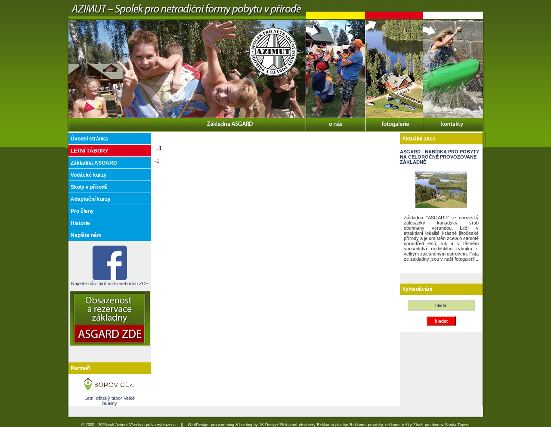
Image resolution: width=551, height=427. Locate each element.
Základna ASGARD (94, 163)
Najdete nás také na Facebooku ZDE (110, 283)
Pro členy (82, 211)
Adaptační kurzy (91, 199)
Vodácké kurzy (89, 175)
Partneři (80, 368)
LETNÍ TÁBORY (89, 151)
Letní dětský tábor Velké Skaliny (109, 401)
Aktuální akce (419, 139)
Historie (80, 223)
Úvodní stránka (89, 139)
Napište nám (86, 235)
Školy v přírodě (89, 187)
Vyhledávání (417, 289)
